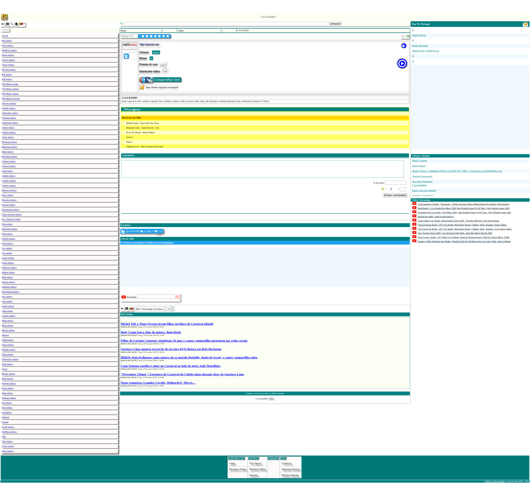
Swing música (8, 427)
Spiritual (5, 417)
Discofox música (9, 200)
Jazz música (7, 296)
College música (8, 176)
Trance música (8, 65)
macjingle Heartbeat (422, 181)
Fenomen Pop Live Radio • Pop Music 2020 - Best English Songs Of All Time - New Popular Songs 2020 (464, 212)
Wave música (7, 451)
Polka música (7, 354)
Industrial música (9, 287)
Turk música (7, 441)
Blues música (7, 152)
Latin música (7, 311)
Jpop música (7, 301)
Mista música (7, 325)
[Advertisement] (265, 6)
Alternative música (10, 113)
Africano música (9, 103)
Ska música (7, 403)
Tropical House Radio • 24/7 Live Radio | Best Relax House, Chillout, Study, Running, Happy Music (462, 225)
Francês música (8, 238)
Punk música (7, 364)
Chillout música (8, 161)
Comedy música (9, 180)
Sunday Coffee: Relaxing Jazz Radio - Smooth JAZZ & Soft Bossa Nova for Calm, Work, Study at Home (464, 241)
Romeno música (9, 383)
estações (253, 475)
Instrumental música (10, 292)
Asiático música (9, 132)
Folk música (7, 234)
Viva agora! (255, 463)
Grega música (8, 263)
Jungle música (8, 306)
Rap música (7, 74)
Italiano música (8, 272)
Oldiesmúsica (8, 340)
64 (151, 58)
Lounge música (8, 316)
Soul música (7, 407)
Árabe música (8, 137)
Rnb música (7, 79)
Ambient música (9, 118)
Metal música (7, 321)
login (232, 463)
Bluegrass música (9, 147)
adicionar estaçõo (290, 469)
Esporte (5, 422)
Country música (9, 185)
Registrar (168, 242)
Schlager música (9, 398)
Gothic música (8, 258)
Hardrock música (9, 50)
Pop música (7, 40)
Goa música (7, 253)
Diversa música (8, 205)
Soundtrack (7, 412)
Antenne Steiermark (422, 176)
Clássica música (9, 166)
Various (156, 52)
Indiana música (8, 282)
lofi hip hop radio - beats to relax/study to (436, 216)
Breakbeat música (9, 156)
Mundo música (8, 330)
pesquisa (335, 23)
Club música (7, 171)
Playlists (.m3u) (257, 469)
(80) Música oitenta (10, 94)
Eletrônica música (9, 229)
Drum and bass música (12, 214)
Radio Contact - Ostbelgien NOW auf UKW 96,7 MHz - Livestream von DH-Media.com (457, 171)
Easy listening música (11, 219)
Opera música (8, 345)
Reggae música (8, 374)
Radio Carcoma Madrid (424, 190)
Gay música (7, 248)
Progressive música (10, 359)
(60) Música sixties (10, 84)
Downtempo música (10, 209)
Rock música (7, 45)
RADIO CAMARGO (423, 195)
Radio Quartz (419, 165)
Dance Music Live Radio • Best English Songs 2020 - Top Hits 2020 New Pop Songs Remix (458, 221)
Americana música (10, 123)
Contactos (286, 463)
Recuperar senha (237, 469)
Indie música (7, 277)
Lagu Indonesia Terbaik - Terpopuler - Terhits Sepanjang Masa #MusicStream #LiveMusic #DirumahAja (463, 204)
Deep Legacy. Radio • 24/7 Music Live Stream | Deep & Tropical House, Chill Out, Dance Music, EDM (463, 237)
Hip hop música (9, 69)
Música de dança (9, 190)
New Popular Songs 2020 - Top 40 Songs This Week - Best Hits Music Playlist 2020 (455, 233)
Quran (4, 369)
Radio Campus (419, 160)
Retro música (7, 378)
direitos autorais (290, 475)
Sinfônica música (9, 432)
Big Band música (9, 142)
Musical (5, 335)
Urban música (8, 446)
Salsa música (7, 393)
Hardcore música (9, 267)
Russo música (8, 388)
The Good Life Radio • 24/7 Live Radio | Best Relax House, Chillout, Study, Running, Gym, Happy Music (465, 229)
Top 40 (5, 36)
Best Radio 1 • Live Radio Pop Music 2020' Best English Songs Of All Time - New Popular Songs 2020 (463, 208)
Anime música (8, 127)
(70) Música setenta (10, 89)
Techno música (8, 60)
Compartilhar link (167, 80)
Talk (4, 436)
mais (271, 399)
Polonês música (8, 349)
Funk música (7, 243)
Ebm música (7, 224)
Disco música (8, 195)
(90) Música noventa (11, 98)
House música (8, 55)
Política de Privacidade (495, 481)
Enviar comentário (395, 195)
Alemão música (8, 108)
